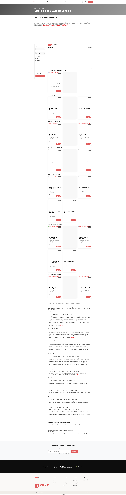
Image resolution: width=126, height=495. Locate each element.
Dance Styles (49, 1)
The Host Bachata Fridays (84, 187)
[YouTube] (48, 485)
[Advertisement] (63, 33)
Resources (54, 482)
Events (56, 1)
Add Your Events (65, 24)
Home (44, 1)
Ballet (64, 480)
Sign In (85, 1)
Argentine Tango (65, 483)
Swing (64, 485)
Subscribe (74, 451)
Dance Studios (53, 25)
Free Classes (58, 25)
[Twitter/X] (38, 485)
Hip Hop (64, 482)
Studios (66, 1)
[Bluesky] (38, 487)
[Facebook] (36, 485)
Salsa (43, 8)
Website (61, 325)
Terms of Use (85, 480)
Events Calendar (75, 482)
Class (41, 58)
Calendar (55, 44)
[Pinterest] (45, 485)
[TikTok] (36, 487)
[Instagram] (41, 485)
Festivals (72, 1)
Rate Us (90, 1)
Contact (54, 480)
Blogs (54, 483)
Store (77, 1)
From (36, 46)
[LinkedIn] (43, 485)
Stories (61, 1)
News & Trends (75, 485)
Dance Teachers (76, 480)
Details (58, 117)
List (50, 44)
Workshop (41, 60)
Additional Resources (64, 25)
